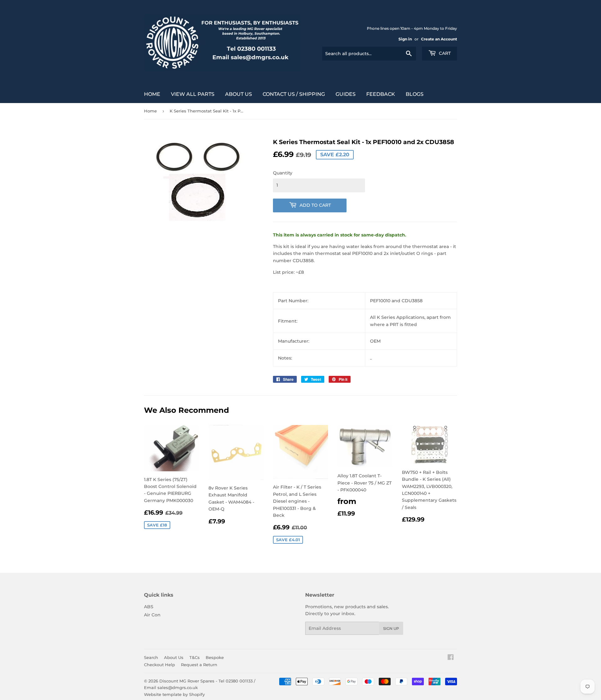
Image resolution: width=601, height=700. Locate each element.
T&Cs (194, 657)
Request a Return (199, 664)
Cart (444, 53)
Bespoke (215, 657)
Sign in (405, 39)
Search (151, 657)
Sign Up (391, 628)
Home (152, 94)
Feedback (380, 94)
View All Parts (192, 94)
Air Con (152, 615)
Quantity (282, 173)
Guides (346, 94)
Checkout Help (159, 664)
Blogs (415, 94)
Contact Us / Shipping (294, 94)
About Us (238, 94)
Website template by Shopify (174, 694)
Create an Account (439, 39)
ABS (148, 606)
